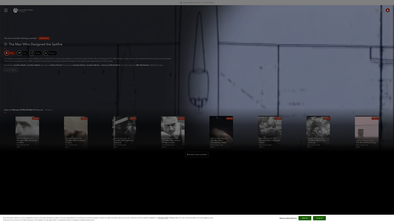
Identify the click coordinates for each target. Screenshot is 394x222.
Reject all (305, 218)
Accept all (319, 218)
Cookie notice (163, 218)
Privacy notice (174, 218)
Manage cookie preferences (288, 218)
